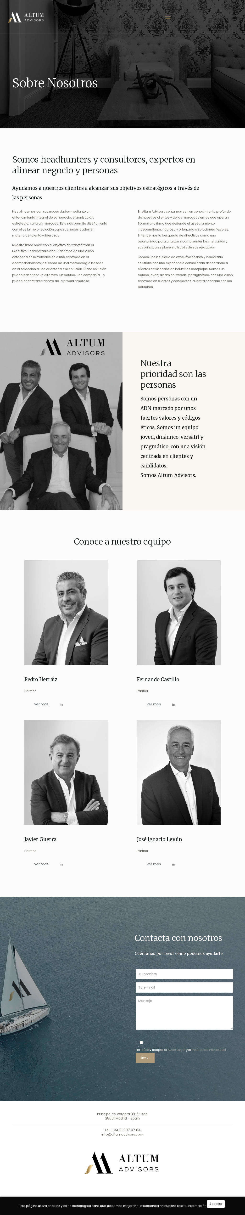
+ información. (196, 1206)
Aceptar (216, 1204)
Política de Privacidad (209, 1049)
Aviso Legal (176, 1049)
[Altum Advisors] (26, 17)
